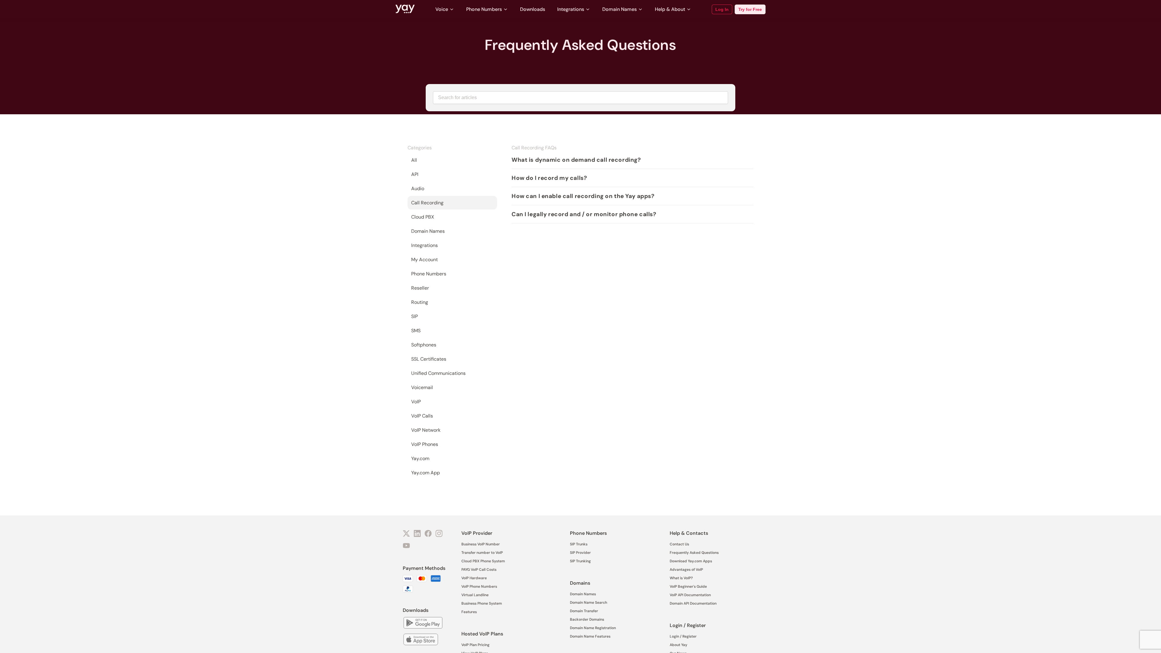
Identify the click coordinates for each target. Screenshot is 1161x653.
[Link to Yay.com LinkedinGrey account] (417, 534)
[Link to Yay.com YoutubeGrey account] (406, 546)
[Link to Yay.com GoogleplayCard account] (423, 623)
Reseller (420, 288)
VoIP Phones (424, 444)
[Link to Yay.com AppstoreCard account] (421, 640)
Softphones (423, 345)
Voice (441, 9)
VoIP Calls (422, 416)
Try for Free (750, 9)
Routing (419, 302)
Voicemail (422, 387)
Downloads (532, 9)
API (414, 174)
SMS (416, 330)
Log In (722, 9)
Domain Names (619, 9)
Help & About (670, 9)
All (414, 160)
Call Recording (427, 203)
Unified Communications (438, 373)
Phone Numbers (484, 9)
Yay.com (420, 458)
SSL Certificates (428, 359)
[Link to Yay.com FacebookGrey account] (428, 534)
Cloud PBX (422, 217)
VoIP (416, 401)
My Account (424, 259)
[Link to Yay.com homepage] (405, 9)
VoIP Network (426, 430)
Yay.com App (425, 472)
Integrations (570, 9)
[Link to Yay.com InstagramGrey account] (439, 534)
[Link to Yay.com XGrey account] (406, 534)
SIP (414, 316)
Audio (417, 188)
